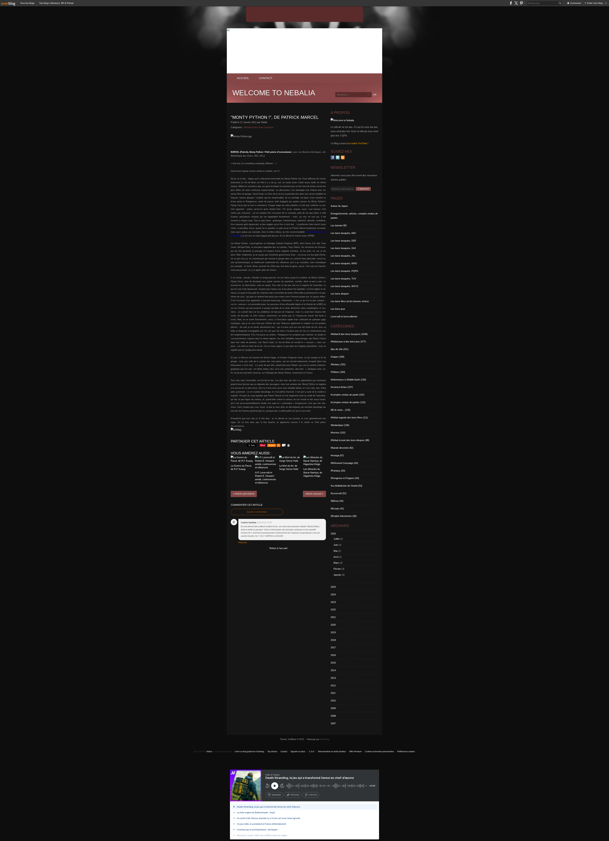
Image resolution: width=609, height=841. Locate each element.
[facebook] (511, 3)
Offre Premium (355, 751)
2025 (333, 587)
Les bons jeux (338, 309)
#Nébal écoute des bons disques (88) (350, 440)
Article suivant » (314, 493)
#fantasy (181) (338, 364)
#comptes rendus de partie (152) (347, 394)
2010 (333, 700)
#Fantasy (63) (338, 470)
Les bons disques (340, 293)
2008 (333, 715)
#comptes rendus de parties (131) (348, 402)
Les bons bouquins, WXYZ (344, 286)
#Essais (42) (337, 508)
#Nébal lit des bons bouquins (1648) (349, 334)
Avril (336, 557)
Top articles (272, 751)
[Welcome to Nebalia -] (304, 72)
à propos (313, 795)
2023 (333, 602)
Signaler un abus (298, 751)
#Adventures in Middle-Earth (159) (348, 379)
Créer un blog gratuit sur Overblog (249, 751)
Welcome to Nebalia (273, 93)
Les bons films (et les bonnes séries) (350, 301)
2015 (333, 662)
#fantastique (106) (340, 425)
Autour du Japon (339, 206)
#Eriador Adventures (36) (344, 516)
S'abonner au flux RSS (343, 157)
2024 (333, 594)
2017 (333, 647)
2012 (333, 685)
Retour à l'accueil (278, 548)
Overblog (324, 739)
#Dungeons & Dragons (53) (345, 478)
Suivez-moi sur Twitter (338, 157)
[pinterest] (521, 3)
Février (337, 568)
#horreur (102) (338, 432)
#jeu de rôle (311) (339, 349)
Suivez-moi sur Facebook (332, 157)
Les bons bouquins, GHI (343, 248)
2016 (333, 655)
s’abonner (276, 795)
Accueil (243, 78)
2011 (333, 693)
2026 (333, 533)
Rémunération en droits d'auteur (332, 751)
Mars (336, 562)
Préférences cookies (406, 751)
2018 (333, 640)
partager (295, 795)
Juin (336, 544)
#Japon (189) (337, 356)
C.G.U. (312, 751)
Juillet (336, 538)
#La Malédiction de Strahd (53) (346, 485)
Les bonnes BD (339, 225)
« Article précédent (243, 493)
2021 (333, 617)
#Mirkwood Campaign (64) (344, 463)
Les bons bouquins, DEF (343, 240)
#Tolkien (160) (338, 372)
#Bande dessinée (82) (342, 447)
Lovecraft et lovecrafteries (344, 316)
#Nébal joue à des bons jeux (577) (348, 341)
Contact (265, 78)
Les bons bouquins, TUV (343, 278)
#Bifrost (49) (337, 501)
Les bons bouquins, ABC (343, 233)
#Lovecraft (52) (338, 493)
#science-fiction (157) (342, 387)
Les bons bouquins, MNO (344, 263)
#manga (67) (337, 455)
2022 (333, 609)
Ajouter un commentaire (257, 512)
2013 (333, 678)
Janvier (337, 574)
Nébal (209, 751)
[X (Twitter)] (516, 3)
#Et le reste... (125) (340, 410)
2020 (333, 624)
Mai (335, 551)
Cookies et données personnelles (379, 751)
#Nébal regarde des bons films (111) (349, 417)
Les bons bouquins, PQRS (344, 271)
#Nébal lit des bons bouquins (259, 127)
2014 (333, 670)
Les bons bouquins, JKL (343, 255)
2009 (333, 708)
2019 (333, 632)
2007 (333, 723)
